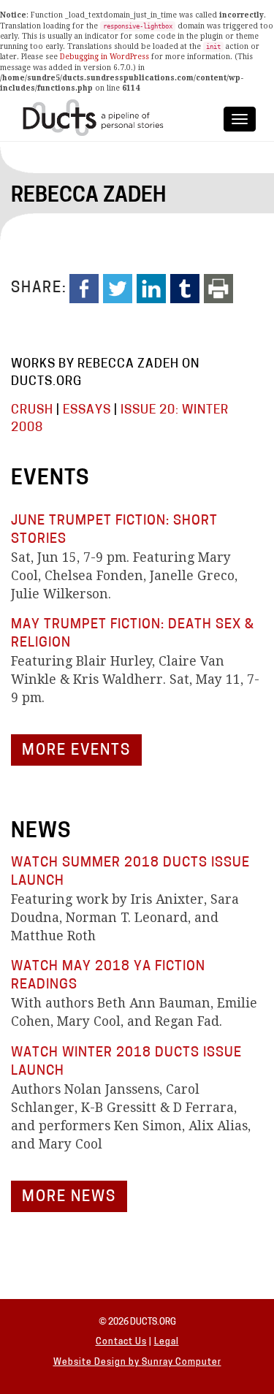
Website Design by (97, 1362)
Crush (32, 410)
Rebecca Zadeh (88, 196)
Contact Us (121, 1342)
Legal (166, 1342)
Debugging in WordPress (104, 57)
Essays (87, 410)
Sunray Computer (181, 1362)
